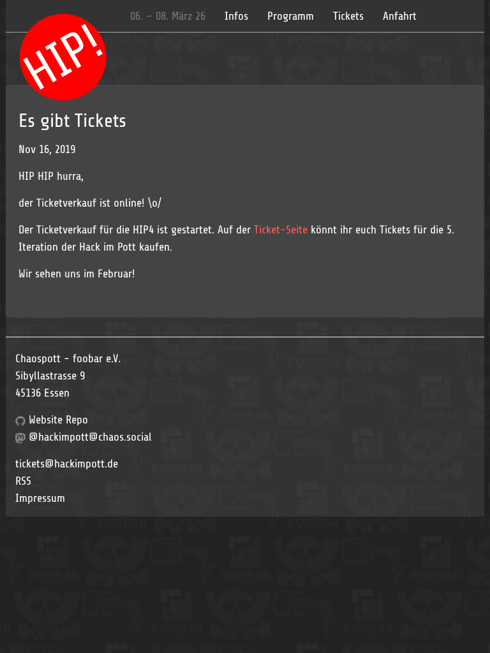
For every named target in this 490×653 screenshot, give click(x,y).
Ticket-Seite (281, 229)
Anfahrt (400, 16)
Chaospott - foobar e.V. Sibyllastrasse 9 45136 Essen (68, 375)
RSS (23, 480)
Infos (236, 16)
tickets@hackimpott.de (66, 463)
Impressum (40, 498)
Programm (290, 16)
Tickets (348, 16)
